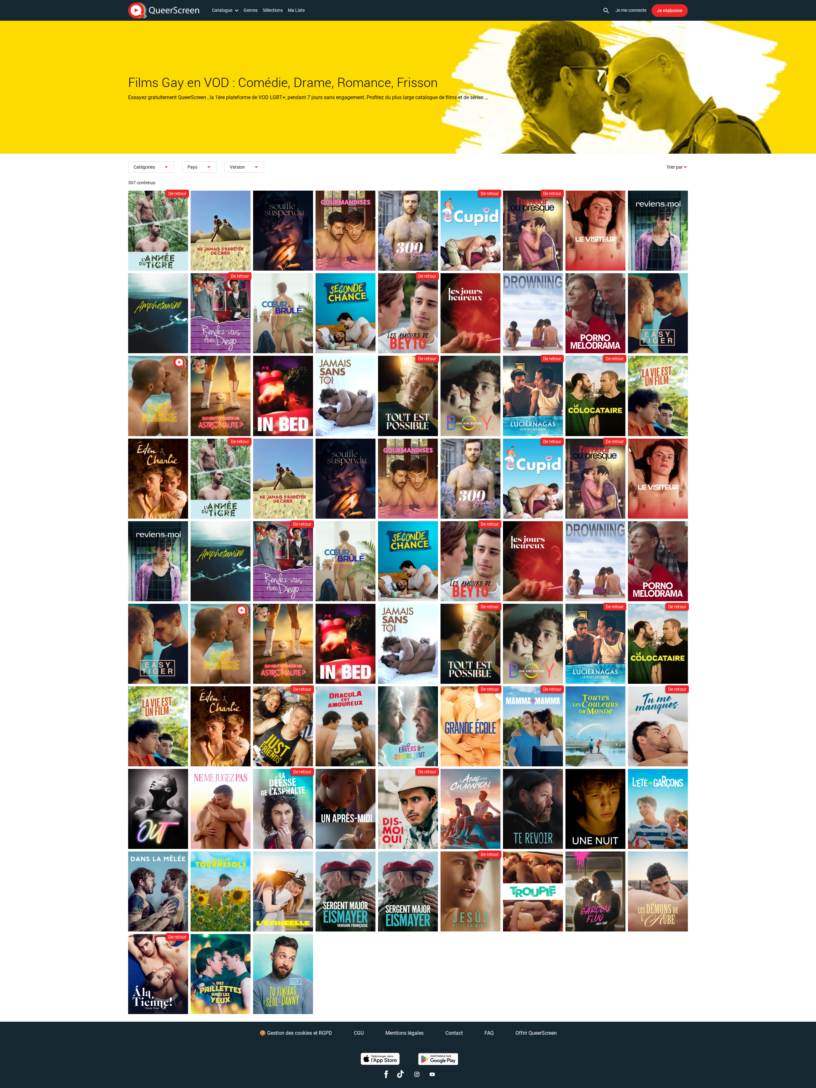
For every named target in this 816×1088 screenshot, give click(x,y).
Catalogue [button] (222, 10)
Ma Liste (296, 10)
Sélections (273, 10)
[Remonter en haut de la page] (786, 1071)
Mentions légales (404, 1033)
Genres (251, 10)
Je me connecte (631, 10)
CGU (359, 1033)
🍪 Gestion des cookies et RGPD (295, 1033)
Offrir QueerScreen (536, 1033)
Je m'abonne (669, 10)
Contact (454, 1033)
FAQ (489, 1033)
